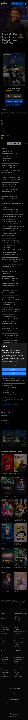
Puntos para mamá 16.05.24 (8, 207)
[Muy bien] (13, 90)
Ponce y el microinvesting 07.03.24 (10, 257)
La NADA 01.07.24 (6, 160)
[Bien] (12, 90)
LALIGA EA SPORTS (5, 657)
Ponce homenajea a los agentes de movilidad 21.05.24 (12, 204)
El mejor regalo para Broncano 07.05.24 (11, 216)
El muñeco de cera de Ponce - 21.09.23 (11, 378)
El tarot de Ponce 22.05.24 (8, 201)
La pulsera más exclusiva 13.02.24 (10, 254)
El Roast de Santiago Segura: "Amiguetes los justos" (20, 519)
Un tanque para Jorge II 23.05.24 (9, 196)
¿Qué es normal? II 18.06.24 (8, 172)
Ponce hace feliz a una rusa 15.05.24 (10, 209)
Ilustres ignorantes (6, 519)
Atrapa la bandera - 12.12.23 (8, 326)
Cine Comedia (4, 622)
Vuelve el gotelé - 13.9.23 (8, 392)
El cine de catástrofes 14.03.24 (9, 252)
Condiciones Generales (18, 659)
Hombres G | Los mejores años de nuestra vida (20, 632)
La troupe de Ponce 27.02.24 (8, 273)
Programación (4, 680)
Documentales (4, 638)
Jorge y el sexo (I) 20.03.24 (8, 247)
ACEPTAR (14, 373)
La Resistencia (5, 496)
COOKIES (14, 709)
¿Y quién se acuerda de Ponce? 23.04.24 (11, 221)
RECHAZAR (14, 369)
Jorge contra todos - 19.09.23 (9, 387)
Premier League (4, 659)
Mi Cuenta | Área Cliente (19, 657)
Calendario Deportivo (5, 676)
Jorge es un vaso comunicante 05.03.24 (11, 264)
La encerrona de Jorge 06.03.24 (9, 261)
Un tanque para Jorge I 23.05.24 (9, 198)
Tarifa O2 (16, 678)
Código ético (16, 661)
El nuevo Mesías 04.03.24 (8, 266)
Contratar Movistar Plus (19, 663)
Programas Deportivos (18, 642)
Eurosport (3, 674)
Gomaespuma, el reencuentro (19, 544)
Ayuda (14, 693)
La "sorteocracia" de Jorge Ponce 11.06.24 (12, 179)
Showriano (4, 543)
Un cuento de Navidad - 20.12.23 (9, 323)
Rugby (2, 668)
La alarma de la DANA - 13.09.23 (9, 394)
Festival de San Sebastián (19, 638)
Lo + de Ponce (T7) (13, 143)
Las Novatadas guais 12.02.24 (9, 287)
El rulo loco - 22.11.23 (7, 330)
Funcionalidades (17, 655)
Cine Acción (3, 623)
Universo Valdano (4, 663)
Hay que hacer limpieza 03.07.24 (9, 153)
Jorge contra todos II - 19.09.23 (9, 385)
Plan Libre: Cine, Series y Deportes (19, 666)
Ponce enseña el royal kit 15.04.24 (10, 228)
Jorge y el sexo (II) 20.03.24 (8, 245)
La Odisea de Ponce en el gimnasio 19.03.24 (12, 249)
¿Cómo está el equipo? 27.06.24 (9, 165)
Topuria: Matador (4, 670)
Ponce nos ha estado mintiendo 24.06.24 (11, 170)
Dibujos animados (17, 640)
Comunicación (17, 681)
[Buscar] (9, 3)
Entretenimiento (4, 640)
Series (3, 7)
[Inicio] (4, 3)
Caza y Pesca (16, 644)
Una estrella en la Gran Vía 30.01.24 (10, 299)
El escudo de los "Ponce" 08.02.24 (10, 290)
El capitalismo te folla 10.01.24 (9, 316)
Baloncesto (3, 665)
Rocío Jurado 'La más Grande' (20, 635)
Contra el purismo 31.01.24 (8, 297)
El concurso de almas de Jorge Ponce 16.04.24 (13, 226)
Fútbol (14, 7)
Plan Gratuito (16, 672)
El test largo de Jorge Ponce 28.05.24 (10, 194)
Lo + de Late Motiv (6, 591)
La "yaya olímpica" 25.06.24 (8, 167)
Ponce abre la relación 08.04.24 (9, 233)
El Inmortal (16, 627)
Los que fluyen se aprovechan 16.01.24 (11, 309)
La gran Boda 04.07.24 (7, 151)
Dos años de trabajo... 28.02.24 (9, 271)
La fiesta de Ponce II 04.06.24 (9, 184)
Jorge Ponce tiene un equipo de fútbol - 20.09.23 (13, 383)
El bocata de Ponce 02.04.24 (9, 238)
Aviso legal (16, 706)
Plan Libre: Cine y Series (19, 668)
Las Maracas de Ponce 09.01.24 (9, 318)
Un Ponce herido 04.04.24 (8, 235)
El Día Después (4, 661)
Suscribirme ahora (17, 3)
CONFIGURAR (14, 365)
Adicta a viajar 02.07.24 (7, 156)
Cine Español (3, 620)
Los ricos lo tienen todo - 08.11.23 (9, 340)
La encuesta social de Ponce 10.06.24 (10, 182)
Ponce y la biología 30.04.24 (8, 219)
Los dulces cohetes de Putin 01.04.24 (10, 240)
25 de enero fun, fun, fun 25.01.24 (10, 302)
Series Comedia (4, 636)
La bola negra (17, 618)
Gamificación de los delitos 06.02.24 (10, 295)
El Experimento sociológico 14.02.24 (10, 283)
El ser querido (17, 616)
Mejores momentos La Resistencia (7, 568)
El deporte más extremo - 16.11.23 (10, 333)
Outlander (16, 622)
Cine (8, 7)
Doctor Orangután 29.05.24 (8, 191)
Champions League (5, 655)
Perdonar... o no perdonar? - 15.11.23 (10, 335)
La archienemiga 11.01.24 (8, 314)
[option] (9, 438)
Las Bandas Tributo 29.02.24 (8, 269)
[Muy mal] (6, 90)
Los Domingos (17, 620)
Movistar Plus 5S (17, 646)
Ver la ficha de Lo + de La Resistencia (14, 146)
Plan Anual (16, 674)
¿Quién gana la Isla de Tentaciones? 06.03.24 (12, 259)
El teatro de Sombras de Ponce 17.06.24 (11, 177)
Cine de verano (4, 627)
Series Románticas (5, 635)
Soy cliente (15, 96)
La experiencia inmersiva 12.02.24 (10, 285)
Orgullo (2, 642)
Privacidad (22, 706)
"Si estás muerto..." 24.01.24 (8, 304)
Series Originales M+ (5, 633)
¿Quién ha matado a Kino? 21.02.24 (10, 278)
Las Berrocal (16, 629)
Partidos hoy (3, 678)
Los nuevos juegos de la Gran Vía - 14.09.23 (12, 390)
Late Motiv (17, 496)
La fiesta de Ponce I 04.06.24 (8, 186)
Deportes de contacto (5, 672)
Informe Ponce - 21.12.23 (8, 321)
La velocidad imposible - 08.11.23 (9, 342)
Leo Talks (16, 473)
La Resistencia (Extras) (20, 567)
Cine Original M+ (4, 618)
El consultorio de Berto (7, 473)
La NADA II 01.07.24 (6, 158)
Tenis (2, 666)
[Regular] (10, 90)
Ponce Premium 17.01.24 (7, 307)
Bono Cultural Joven (18, 676)
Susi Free (16, 591)
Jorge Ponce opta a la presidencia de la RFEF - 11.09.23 (13, 400)
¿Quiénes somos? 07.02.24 (8, 292)
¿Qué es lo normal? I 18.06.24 (8, 175)
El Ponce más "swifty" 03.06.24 (9, 189)
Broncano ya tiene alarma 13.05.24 (10, 211)
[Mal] (8, 90)
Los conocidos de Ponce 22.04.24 (10, 223)
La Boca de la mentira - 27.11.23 (9, 328)
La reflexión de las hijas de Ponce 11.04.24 (11, 230)
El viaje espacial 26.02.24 (8, 276)
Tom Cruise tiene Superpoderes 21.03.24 (11, 242)
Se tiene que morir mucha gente (19, 624)
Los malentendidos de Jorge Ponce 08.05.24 (12, 214)
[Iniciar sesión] (25, 3)
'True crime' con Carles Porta (20, 636)
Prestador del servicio (8, 706)
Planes (15, 670)
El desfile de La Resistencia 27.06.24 (10, 163)
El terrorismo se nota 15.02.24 (9, 280)
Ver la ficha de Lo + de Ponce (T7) (10, 404)
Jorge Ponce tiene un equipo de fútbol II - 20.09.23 (14, 380)
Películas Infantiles (5, 629)
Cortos (2, 625)
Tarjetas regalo (17, 680)
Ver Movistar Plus (17, 653)
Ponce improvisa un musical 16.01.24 (10, 311)
